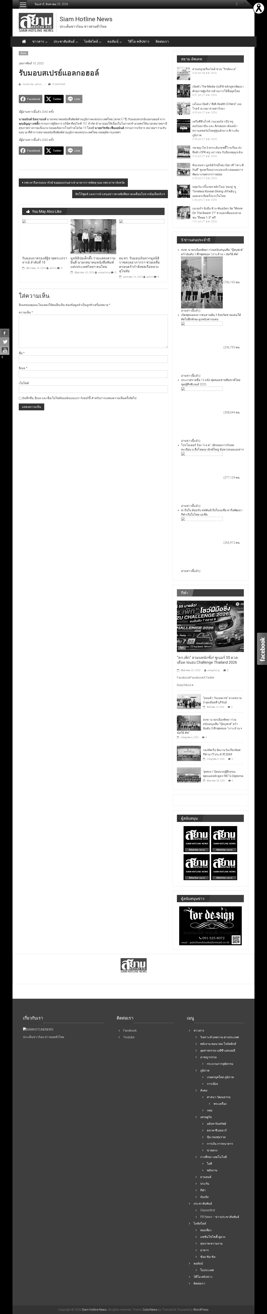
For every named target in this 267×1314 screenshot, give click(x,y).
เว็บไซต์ (24, 383)
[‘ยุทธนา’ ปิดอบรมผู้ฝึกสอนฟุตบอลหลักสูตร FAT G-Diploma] (189, 774)
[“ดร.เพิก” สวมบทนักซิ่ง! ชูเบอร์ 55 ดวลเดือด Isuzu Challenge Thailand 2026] (210, 626)
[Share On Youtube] (4, 350)
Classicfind (207, 1210)
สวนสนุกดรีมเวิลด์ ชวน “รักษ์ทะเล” (214, 69)
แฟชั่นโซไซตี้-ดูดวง (212, 1237)
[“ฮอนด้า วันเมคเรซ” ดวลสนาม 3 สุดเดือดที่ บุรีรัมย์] (189, 701)
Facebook (130, 1030)
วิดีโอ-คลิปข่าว (138, 41)
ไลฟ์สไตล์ (91, 41)
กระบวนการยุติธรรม (220, 1063)
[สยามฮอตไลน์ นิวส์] (38, 1029)
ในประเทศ (207, 1270)
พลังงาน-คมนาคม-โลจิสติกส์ (218, 1044)
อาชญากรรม (208, 1057)
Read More (184, 685)
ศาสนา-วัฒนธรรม (218, 1097)
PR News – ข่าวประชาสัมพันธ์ (219, 1217)
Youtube (128, 1037)
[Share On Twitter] (4, 341)
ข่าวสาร (38, 41)
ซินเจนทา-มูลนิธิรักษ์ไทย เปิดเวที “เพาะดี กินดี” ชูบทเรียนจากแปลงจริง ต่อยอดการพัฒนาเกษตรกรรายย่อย (218, 169)
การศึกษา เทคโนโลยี (213, 1157)
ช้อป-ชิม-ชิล (207, 1256)
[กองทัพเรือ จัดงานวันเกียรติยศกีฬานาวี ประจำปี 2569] (189, 753)
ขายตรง (212, 1150)
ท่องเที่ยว (206, 1230)
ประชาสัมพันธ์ (64, 41)
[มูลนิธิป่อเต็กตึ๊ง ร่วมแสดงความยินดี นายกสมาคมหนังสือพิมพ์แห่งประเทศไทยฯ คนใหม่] (93, 236)
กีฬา (182, 647)
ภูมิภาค (204, 1070)
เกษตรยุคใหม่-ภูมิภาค (220, 1077)
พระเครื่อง (220, 1103)
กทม (209, 1110)
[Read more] (258, 8)
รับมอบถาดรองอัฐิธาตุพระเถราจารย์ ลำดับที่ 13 (44, 260)
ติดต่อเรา (162, 41)
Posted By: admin (32, 84)
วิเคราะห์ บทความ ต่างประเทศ (219, 1037)
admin (53, 268)
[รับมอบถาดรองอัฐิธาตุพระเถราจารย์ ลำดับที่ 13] (45, 236)
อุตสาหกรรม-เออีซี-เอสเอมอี (217, 1050)
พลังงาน (212, 1170)
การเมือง (212, 1083)
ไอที (209, 1163)
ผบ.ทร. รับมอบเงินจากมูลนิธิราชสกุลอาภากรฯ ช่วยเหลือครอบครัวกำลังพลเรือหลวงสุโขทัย (139, 264)
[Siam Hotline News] (24, 41)
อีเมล (23, 368)
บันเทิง (204, 1197)
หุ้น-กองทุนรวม (216, 1137)
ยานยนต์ (205, 1177)
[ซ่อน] (2, 357)
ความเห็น (26, 312)
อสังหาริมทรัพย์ (216, 1123)
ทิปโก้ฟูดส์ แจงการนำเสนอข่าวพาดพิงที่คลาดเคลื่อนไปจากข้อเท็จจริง (119, 194)
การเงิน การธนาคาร (220, 1143)
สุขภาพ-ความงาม (211, 1243)
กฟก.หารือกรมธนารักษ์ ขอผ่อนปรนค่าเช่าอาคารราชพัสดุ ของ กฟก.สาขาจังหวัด (74, 182)
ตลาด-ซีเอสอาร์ (217, 1130)
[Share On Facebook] (4, 333)
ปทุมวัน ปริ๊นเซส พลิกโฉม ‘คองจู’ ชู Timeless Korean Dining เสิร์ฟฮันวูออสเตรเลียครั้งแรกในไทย (214, 191)
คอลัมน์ (112, 41)
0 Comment (58, 84)
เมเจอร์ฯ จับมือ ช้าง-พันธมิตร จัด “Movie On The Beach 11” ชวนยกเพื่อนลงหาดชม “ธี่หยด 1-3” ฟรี (217, 213)
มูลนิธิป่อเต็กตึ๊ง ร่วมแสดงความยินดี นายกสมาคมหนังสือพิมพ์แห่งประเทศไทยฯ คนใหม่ (93, 262)
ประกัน (204, 1183)
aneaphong (104, 272)
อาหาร (204, 1250)
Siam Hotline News (86, 19)
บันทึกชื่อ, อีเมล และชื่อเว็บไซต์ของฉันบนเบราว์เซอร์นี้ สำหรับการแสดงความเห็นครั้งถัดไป (79, 398)
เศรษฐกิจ (206, 1117)
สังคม (23, 53)
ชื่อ (22, 353)
